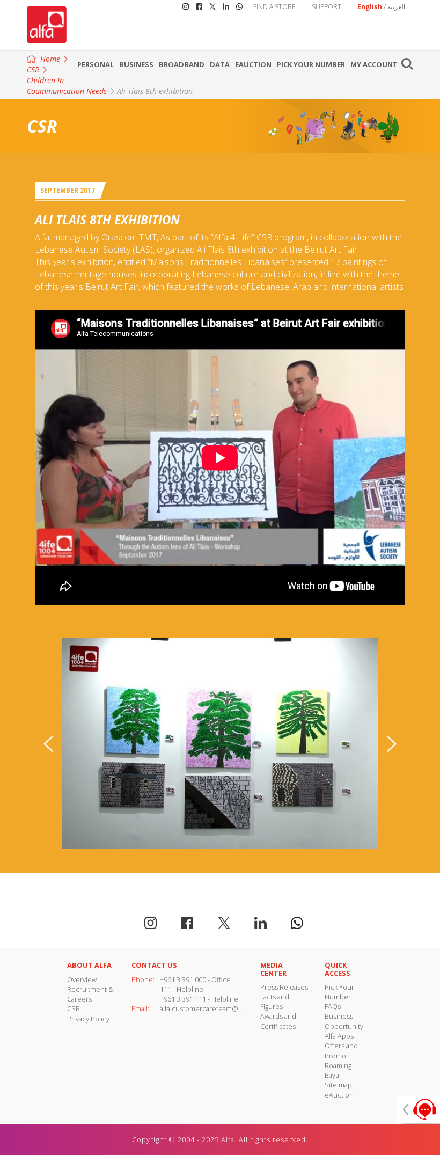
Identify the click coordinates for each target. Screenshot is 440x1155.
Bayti (332, 1075)
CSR (73, 1008)
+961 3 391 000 (183, 979)
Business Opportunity (344, 1020)
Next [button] (392, 744)
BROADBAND (181, 64)
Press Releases (284, 987)
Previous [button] (48, 744)
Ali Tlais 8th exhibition (155, 91)
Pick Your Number (311, 64)
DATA (220, 64)
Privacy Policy (88, 1019)
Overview (82, 979)
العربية (396, 6)
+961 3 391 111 (183, 999)
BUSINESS (136, 64)
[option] (220, 743)
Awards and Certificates (278, 1020)
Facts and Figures (274, 1001)
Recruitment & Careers (90, 994)
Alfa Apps (339, 1036)
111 (165, 989)
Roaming (338, 1065)
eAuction (253, 64)
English (369, 6)
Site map (338, 1085)
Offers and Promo (341, 1050)
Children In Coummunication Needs (67, 85)
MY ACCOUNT (374, 64)
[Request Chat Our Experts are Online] (418, 1109)
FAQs (333, 1006)
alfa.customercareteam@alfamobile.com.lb (227, 1008)
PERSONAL (95, 64)
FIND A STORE (274, 6)
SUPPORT (326, 6)
